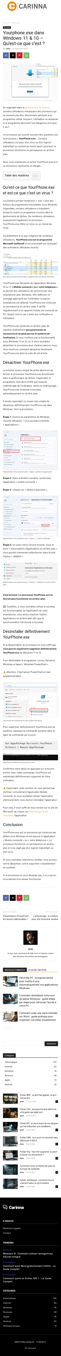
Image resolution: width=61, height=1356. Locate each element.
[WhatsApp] (26, 55)
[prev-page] (5, 1027)
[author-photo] (30, 944)
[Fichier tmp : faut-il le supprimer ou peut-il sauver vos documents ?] (10, 1155)
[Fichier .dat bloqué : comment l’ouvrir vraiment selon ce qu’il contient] (10, 1184)
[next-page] (9, 1027)
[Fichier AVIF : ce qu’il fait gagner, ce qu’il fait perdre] (10, 1099)
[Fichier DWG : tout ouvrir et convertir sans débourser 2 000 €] (10, 1141)
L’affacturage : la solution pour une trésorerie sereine (45, 918)
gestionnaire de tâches (37, 107)
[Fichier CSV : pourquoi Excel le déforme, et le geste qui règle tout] (10, 1113)
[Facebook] (6, 55)
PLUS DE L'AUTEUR (37, 970)
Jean (8, 48)
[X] (13, 55)
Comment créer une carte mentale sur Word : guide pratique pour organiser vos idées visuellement (38, 1016)
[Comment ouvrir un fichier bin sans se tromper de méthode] (10, 1169)
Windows (15, 22)
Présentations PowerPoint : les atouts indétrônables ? (16, 918)
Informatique (9, 1262)
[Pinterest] (20, 55)
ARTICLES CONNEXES (15, 970)
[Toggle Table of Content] (33, 175)
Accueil (6, 22)
